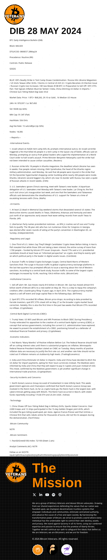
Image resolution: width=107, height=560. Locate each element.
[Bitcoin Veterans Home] (14, 14)
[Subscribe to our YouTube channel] (47, 494)
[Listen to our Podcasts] (60, 494)
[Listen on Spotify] (53, 494)
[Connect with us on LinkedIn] (41, 494)
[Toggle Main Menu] (101, 7)
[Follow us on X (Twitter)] (34, 494)
